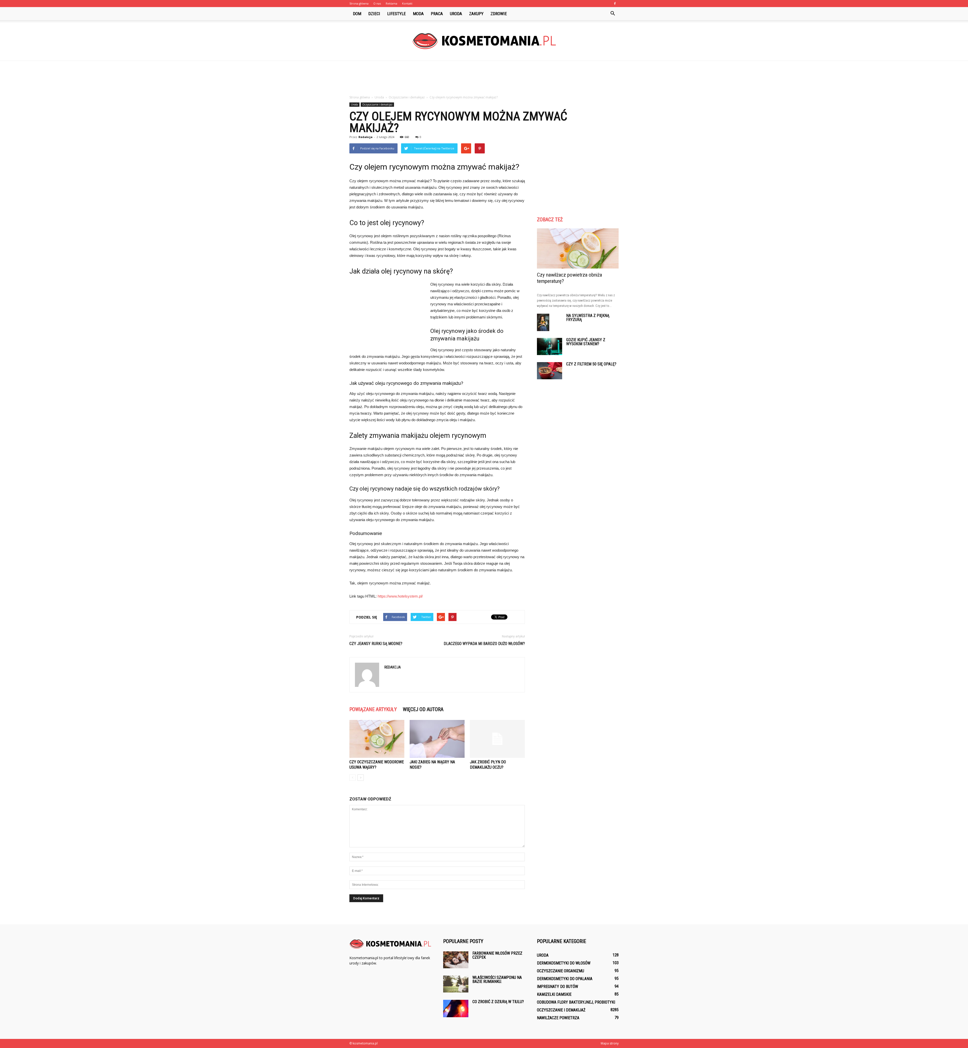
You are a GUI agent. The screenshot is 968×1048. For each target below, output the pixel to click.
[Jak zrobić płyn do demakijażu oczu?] (497, 739)
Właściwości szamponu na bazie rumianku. (497, 979)
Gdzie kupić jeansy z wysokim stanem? (585, 341)
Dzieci (374, 13)
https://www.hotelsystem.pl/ (400, 596)
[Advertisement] (484, 78)
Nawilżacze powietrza (558, 1017)
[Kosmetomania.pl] (484, 40)
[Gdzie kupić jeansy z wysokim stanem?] (549, 346)
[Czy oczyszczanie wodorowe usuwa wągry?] (376, 739)
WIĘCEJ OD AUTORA (423, 709)
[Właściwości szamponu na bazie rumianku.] (455, 984)
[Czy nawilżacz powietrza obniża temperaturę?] (578, 248)
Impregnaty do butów (557, 986)
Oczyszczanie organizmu (560, 971)
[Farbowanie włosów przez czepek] (455, 959)
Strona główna (359, 3)
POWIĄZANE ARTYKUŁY (373, 709)
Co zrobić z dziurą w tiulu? (498, 1001)
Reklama (391, 3)
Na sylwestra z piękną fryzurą (587, 317)
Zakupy (476, 13)
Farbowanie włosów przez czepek (497, 955)
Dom (357, 13)
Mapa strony (610, 1043)
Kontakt (407, 3)
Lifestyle (396, 13)
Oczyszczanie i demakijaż (377, 104)
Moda (418, 13)
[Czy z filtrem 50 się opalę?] (549, 371)
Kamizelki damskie (554, 994)
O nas (377, 3)
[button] (613, 14)
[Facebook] (615, 3)
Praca (437, 13)
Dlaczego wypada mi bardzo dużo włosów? (484, 643)
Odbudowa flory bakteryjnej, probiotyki (576, 1002)
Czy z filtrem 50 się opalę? (591, 364)
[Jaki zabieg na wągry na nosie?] (437, 739)
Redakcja (365, 137)
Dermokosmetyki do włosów (563, 963)
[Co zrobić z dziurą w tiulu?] (455, 1008)
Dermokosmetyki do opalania (564, 978)
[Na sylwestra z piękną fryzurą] (543, 322)
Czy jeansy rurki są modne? (375, 643)
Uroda (456, 13)
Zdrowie (499, 13)
